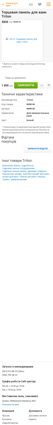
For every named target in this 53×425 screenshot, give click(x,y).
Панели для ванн (12, 4)
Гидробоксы (27, 165)
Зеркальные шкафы (12, 173)
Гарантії (32, 419)
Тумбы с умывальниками (14, 179)
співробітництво (10, 423)
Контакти (6, 419)
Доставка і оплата (38, 415)
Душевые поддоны (37, 171)
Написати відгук (38, 148)
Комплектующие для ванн (36, 173)
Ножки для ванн (10, 176)
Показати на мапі (10, 404)
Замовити (26, 85)
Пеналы (41, 176)
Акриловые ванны (11, 165)
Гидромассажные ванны (14, 171)
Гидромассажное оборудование (18, 168)
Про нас (6, 415)
